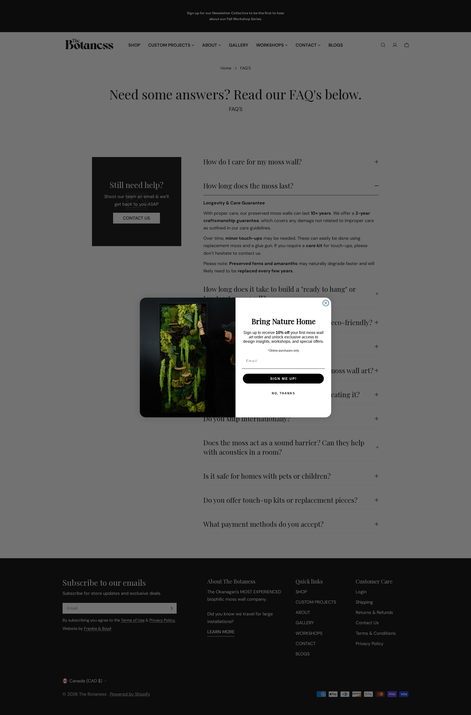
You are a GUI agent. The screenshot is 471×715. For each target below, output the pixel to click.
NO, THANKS (283, 393)
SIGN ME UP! (283, 379)
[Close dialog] (326, 303)
